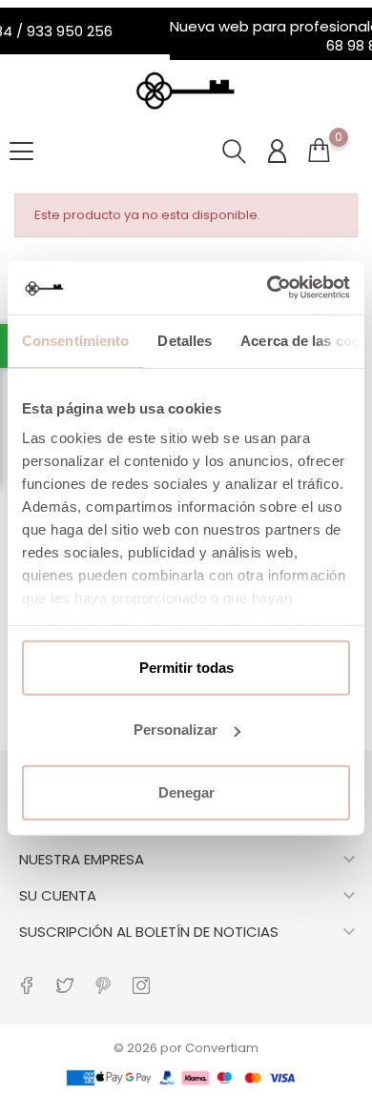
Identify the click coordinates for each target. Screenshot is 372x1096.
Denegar (186, 791)
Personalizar (175, 729)
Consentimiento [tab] (75, 340)
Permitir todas (186, 667)
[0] (318, 160)
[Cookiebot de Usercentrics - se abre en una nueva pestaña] (267, 287)
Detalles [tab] (184, 340)
